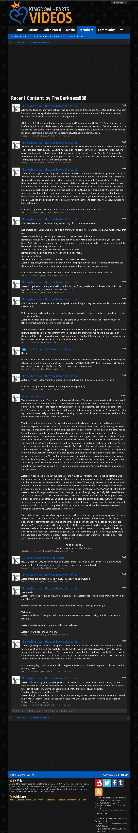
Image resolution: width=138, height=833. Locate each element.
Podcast (61, 799)
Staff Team (71, 799)
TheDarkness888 (34, 136)
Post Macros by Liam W (109, 801)
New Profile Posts (78, 36)
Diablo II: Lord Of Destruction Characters (50, 349)
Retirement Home (64, 136)
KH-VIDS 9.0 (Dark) (22, 774)
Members (86, 29)
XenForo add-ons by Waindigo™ (108, 818)
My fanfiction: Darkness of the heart (42, 558)
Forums (33, 29)
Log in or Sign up (119, 2)
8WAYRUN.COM (101, 826)
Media (70, 29)
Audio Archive (38, 799)
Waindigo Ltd (101, 821)
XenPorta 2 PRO (101, 823)
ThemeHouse (101, 813)
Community (106, 29)
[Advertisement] (69, 70)
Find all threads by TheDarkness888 (60, 711)
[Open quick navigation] (128, 42)
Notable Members (20, 36)
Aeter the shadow (32, 396)
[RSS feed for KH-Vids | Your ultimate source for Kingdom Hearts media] (99, 791)
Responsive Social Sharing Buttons (110, 828)
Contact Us (111, 774)
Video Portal (52, 29)
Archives (70, 551)
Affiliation (82, 799)
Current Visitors (39, 36)
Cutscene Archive (23, 799)
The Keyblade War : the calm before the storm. (49, 106)
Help (124, 774)
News (11, 799)
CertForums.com (102, 831)
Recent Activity (58, 36)
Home (18, 29)
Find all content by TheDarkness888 (28, 711)
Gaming (60, 369)
